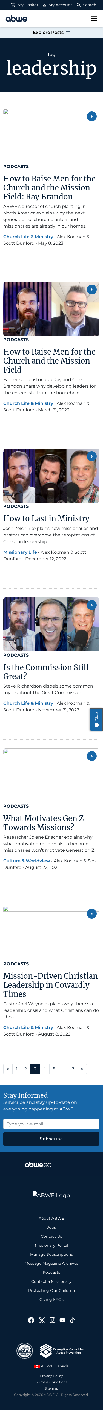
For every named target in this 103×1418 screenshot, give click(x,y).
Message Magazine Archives (51, 1263)
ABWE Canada (54, 1366)
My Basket (27, 4)
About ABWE (51, 1218)
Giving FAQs (51, 1299)
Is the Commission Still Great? (45, 672)
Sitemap (51, 1388)
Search (89, 4)
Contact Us (51, 1236)
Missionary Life (20, 552)
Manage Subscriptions (51, 1254)
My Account (59, 4)
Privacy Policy (51, 1376)
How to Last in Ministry (46, 518)
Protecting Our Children (51, 1290)
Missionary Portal (51, 1245)
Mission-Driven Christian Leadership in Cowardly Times (50, 984)
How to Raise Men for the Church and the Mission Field (49, 360)
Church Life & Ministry (28, 236)
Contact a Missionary (51, 1281)
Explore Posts (49, 32)
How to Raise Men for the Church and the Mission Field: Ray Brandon (49, 187)
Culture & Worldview (26, 860)
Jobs (51, 1227)
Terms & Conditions (51, 1382)
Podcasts (16, 166)
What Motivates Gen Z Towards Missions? (43, 823)
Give (96, 716)
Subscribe (51, 1139)
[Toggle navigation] (94, 19)
